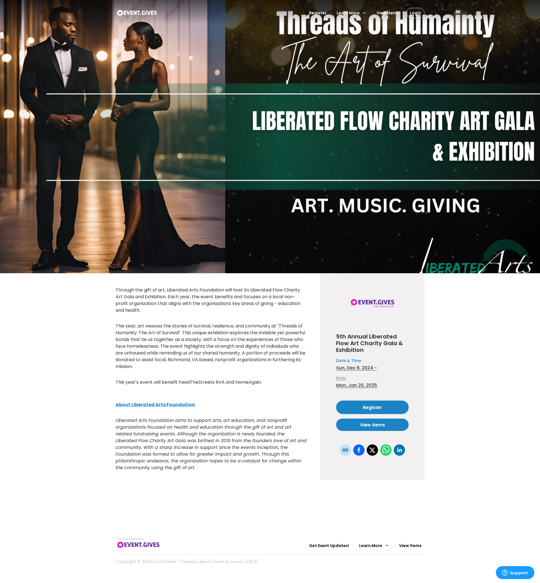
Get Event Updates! (329, 545)
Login (415, 13)
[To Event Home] (137, 12)
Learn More (348, 13)
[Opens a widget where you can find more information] (515, 573)
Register (318, 13)
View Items (388, 13)
